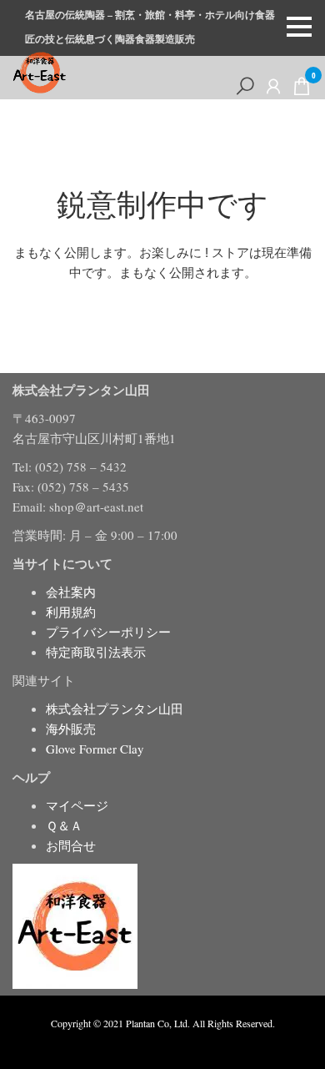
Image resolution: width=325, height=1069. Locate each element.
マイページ (77, 805)
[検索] (245, 86)
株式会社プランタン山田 (114, 708)
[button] (299, 27)
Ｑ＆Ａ (64, 825)
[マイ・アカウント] (273, 86)
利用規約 (71, 611)
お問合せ (71, 845)
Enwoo (150, 1042)
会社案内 (71, 591)
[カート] (301, 89)
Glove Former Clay (95, 748)
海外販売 (71, 728)
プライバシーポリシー (108, 631)
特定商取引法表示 (96, 651)
